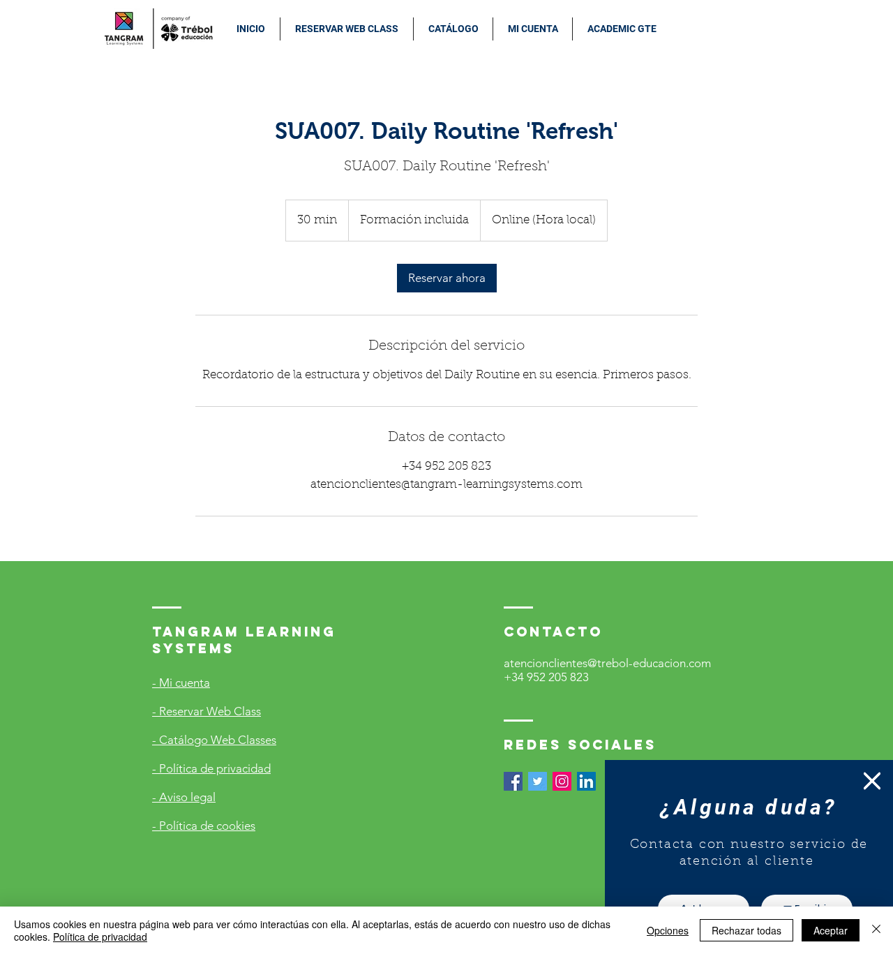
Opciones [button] (668, 930)
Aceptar (830, 930)
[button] (872, 780)
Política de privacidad (100, 937)
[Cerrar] (876, 930)
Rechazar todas (746, 930)
